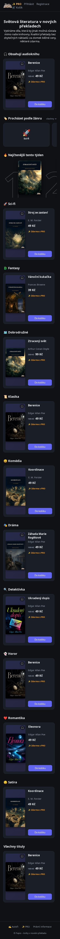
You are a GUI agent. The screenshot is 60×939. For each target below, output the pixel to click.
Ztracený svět (37, 341)
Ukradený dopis (38, 598)
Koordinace (36, 469)
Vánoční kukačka (39, 277)
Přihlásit (29, 4)
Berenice (34, 63)
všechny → (51, 118)
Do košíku (40, 104)
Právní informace (42, 926)
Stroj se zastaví (38, 212)
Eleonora (34, 726)
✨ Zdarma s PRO (36, 81)
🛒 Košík (17, 7)
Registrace (42, 4)
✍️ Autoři (13, 926)
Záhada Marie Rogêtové (37, 535)
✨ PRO (16, 4)
